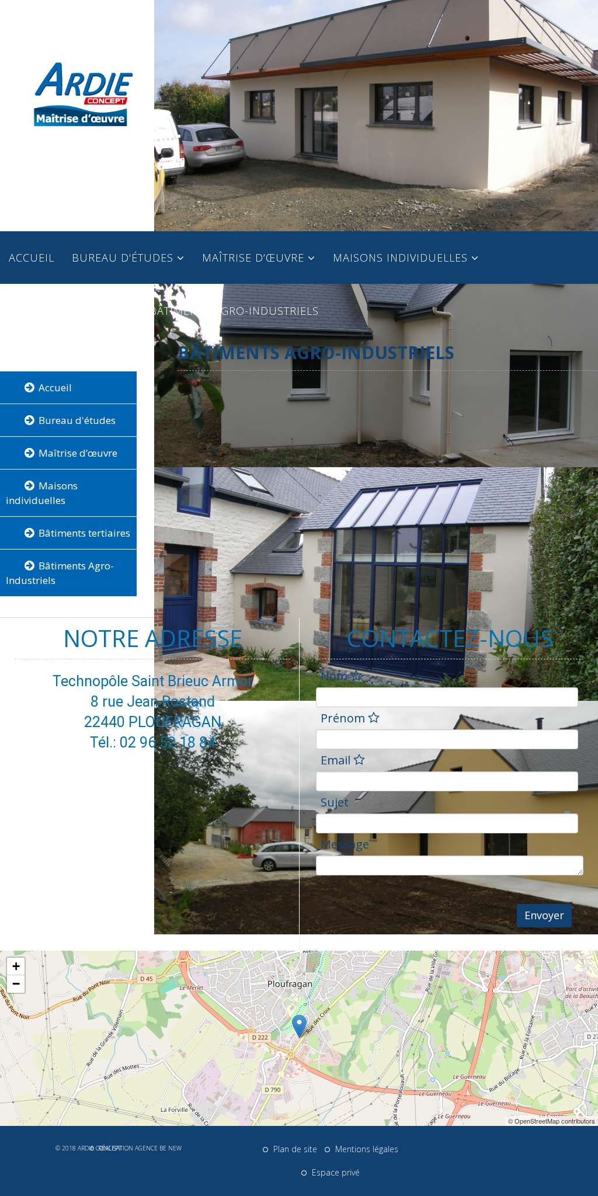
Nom (335, 677)
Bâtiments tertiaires (70, 311)
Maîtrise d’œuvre (253, 258)
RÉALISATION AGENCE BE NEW (139, 1148)
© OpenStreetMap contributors (551, 1120)
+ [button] (16, 966)
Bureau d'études (122, 258)
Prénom (344, 719)
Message (345, 845)
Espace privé (335, 1172)
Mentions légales (365, 1149)
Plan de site (294, 1149)
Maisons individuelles (400, 258)
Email (337, 761)
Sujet (335, 803)
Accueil (31, 258)
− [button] (16, 983)
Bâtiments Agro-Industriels (234, 311)
